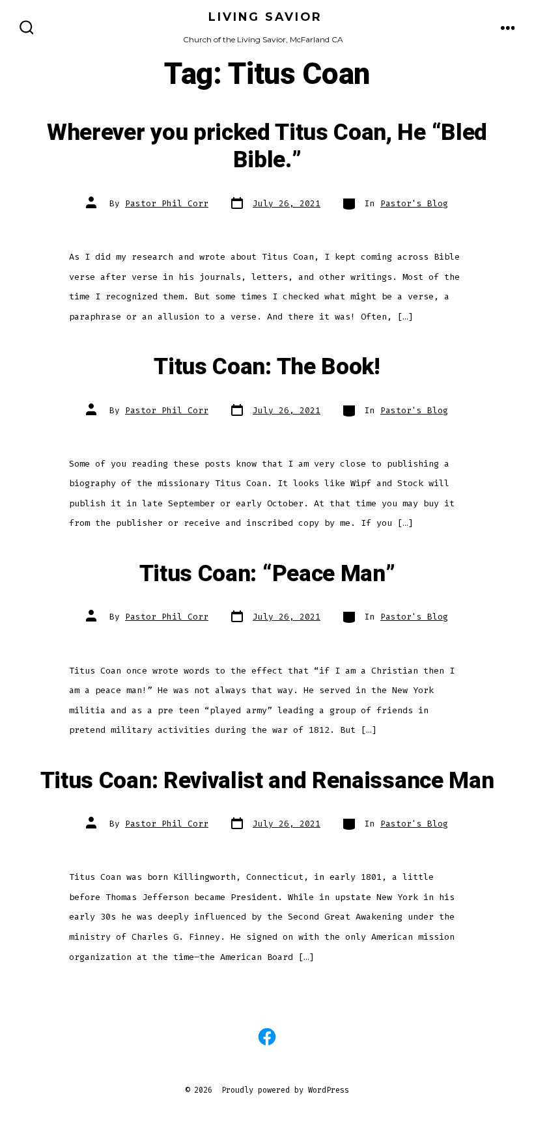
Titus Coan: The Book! (267, 367)
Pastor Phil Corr (166, 203)
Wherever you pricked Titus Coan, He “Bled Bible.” (267, 146)
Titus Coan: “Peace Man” (267, 574)
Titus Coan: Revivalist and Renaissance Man (267, 781)
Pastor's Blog (414, 203)
